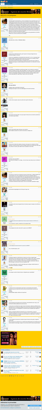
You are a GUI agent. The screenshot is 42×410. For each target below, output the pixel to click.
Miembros (14, 3)
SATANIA (4, 24)
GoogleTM (5, 372)
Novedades (7, 3)
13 (17, 358)
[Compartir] (39, 19)
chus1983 (5, 358)
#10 (40, 157)
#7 (40, 112)
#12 (40, 187)
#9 (40, 142)
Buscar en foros (10, 5)
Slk (4, 353)
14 (18, 358)
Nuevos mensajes (4, 5)
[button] (11, 4)
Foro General (13, 358)
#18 (40, 270)
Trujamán (37, 357)
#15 (40, 226)
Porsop (5, 363)
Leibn (38, 366)
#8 (40, 127)
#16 (40, 241)
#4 (40, 67)
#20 (40, 300)
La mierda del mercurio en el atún (11, 352)
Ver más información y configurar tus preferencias (11, 407)
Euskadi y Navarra (14, 363)
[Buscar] (40, 4)
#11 (40, 172)
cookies (6, 404)
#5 (40, 83)
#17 (40, 255)
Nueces (37, 352)
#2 (40, 38)
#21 (40, 317)
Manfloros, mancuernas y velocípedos (16, 353)
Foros (2, 3)
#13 (40, 202)
